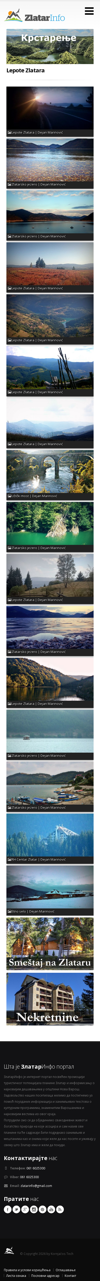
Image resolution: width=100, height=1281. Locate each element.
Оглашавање (66, 1270)
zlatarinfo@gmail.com (36, 1186)
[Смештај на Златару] (50, 943)
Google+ (25, 1209)
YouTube (51, 1209)
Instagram (34, 1209)
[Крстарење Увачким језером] (50, 51)
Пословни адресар (45, 1276)
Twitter (16, 1209)
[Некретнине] (50, 998)
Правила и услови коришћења (27, 1270)
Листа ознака (16, 1276)
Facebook (8, 1209)
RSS (60, 1209)
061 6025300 (35, 1168)
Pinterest (42, 1209)
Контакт (70, 1276)
